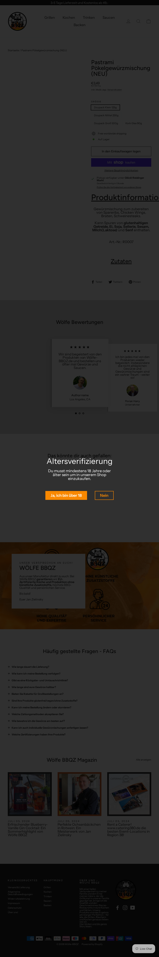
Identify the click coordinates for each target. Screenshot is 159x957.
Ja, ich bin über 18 (66, 495)
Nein (104, 495)
